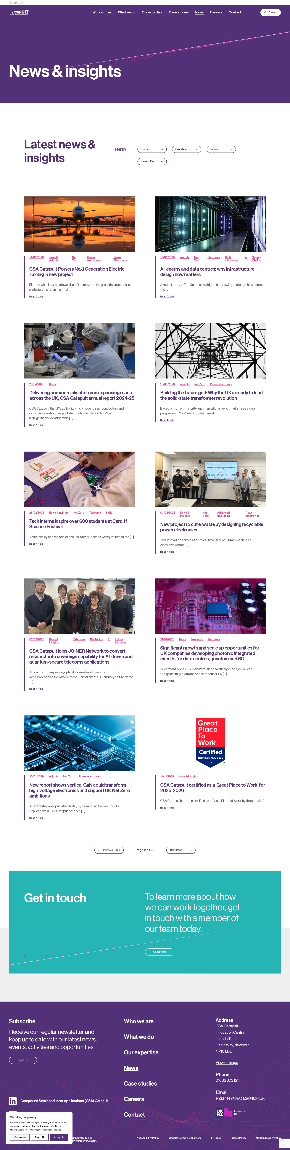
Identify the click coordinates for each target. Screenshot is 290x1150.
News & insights (59, 512)
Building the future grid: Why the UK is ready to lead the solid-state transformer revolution (211, 395)
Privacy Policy (238, 1138)
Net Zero (199, 384)
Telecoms (95, 512)
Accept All (59, 1137)
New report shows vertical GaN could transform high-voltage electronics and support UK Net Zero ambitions (79, 790)
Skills (109, 512)
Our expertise (141, 1052)
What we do (139, 1037)
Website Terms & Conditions (185, 1138)
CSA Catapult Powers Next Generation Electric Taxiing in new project (76, 272)
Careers (134, 1099)
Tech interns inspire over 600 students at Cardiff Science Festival (78, 524)
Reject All (39, 1137)
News (52, 384)
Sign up (23, 1060)
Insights (184, 257)
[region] (39, 1128)
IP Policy (216, 1138)
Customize (20, 1137)
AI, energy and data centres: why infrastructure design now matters (207, 272)
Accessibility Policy (148, 1138)
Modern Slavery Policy (268, 1138)
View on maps (227, 1063)
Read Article (36, 296)
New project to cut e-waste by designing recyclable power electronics (211, 527)
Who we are (139, 1021)
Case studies (140, 1084)
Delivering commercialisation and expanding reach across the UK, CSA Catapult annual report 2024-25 (81, 395)
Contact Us (159, 952)
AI (246, 257)
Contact (134, 1115)
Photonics (214, 257)
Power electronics (221, 384)
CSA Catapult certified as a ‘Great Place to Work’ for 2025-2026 (212, 788)
